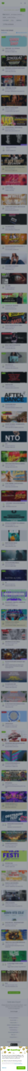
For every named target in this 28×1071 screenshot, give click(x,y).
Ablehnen (4, 1068)
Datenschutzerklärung (18, 1063)
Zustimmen (21, 1068)
